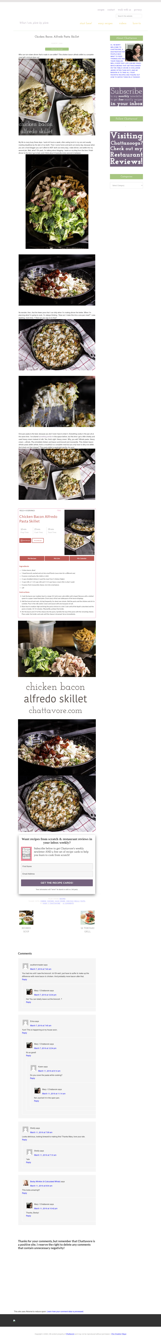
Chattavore (41, 12)
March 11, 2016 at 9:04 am (41, 1185)
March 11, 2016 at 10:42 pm (45, 1208)
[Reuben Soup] (26, 924)
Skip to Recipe (57, 49)
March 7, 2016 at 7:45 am (40, 1025)
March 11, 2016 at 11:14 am (53, 1093)
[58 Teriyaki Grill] (87, 924)
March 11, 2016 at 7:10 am (45, 1155)
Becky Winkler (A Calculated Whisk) (45, 1181)
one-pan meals (73, 901)
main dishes (60, 901)
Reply (24, 979)
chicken (50, 901)
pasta (82, 901)
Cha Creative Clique (118, 1334)
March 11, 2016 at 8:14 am (49, 1070)
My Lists (57, 558)
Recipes (63, 899)
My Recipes (32, 558)
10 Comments (68, 903)
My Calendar (82, 558)
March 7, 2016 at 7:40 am (40, 969)
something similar (45, 436)
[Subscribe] (139, 125)
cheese (43, 901)
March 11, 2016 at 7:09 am (41, 1132)
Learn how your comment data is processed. (65, 1311)
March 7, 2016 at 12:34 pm (45, 994)
